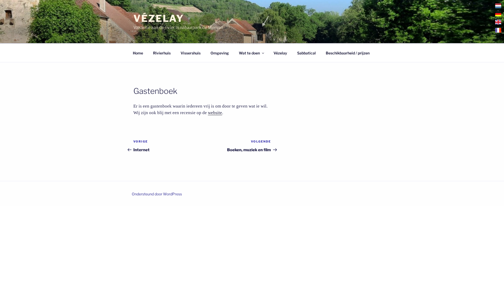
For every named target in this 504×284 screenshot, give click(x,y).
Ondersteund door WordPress (157, 194)
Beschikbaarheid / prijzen (348, 53)
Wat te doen (249, 53)
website (215, 112)
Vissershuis (191, 53)
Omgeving (220, 53)
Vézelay (158, 18)
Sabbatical (306, 53)
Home (138, 53)
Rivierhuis (162, 53)
